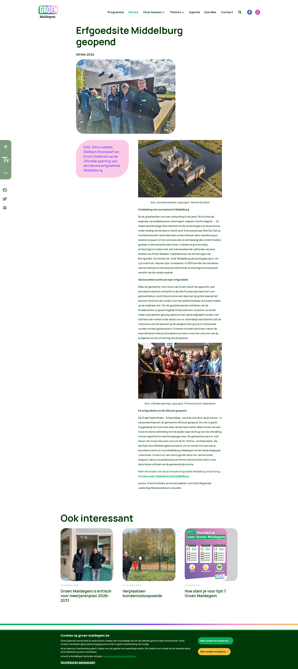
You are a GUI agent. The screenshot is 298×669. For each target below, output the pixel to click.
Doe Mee (210, 12)
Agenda (194, 12)
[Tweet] (5, 199)
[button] (240, 12)
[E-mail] (5, 208)
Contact (227, 12)
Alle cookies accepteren (214, 640)
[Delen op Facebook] (5, 190)
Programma (116, 12)
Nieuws (133, 12)
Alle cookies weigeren (213, 651)
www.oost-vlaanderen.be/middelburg (165, 476)
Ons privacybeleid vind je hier (119, 656)
